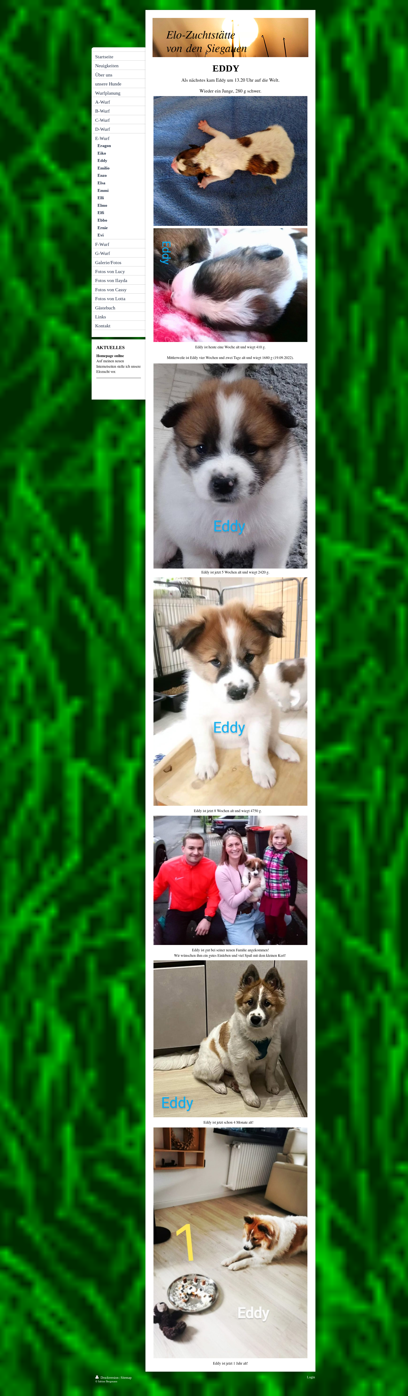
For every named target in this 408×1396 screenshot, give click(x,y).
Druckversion (109, 1377)
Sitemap (126, 1377)
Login (311, 1377)
